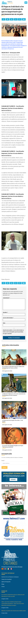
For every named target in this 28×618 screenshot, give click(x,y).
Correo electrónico (8, 317)
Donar (3, 586)
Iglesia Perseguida (5, 581)
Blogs (2, 584)
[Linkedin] (12, 19)
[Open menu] (26, 2)
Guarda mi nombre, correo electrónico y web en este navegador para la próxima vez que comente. (13, 331)
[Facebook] (3, 19)
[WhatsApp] (16, 19)
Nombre (5, 312)
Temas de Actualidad (6, 579)
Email (2, 460)
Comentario (6, 297)
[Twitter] (7, 19)
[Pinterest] (20, 19)
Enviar (4, 467)
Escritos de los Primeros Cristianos (10, 577)
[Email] (24, 19)
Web (4, 323)
